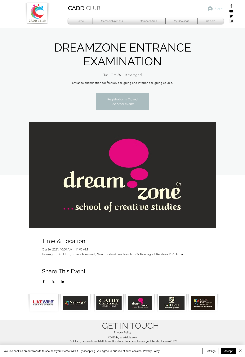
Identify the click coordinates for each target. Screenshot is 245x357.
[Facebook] (231, 6)
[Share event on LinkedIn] (62, 281)
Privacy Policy (151, 351)
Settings (211, 351)
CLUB (93, 8)
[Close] (240, 351)
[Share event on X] (53, 281)
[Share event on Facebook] (44, 281)
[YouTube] (231, 11)
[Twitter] (231, 16)
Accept (228, 351)
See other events (122, 104)
